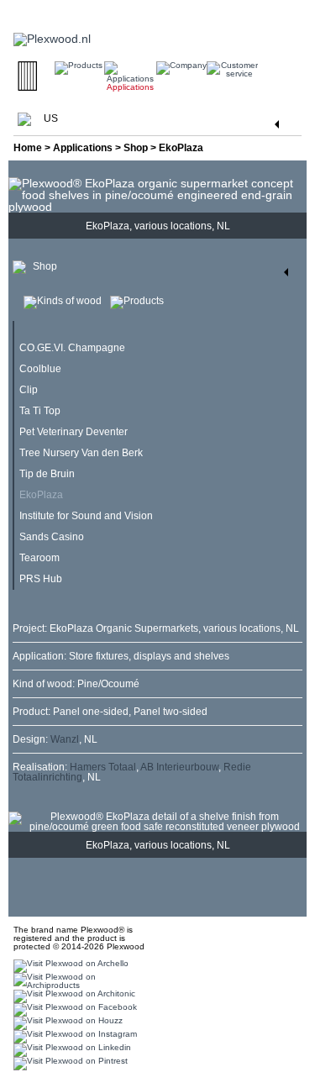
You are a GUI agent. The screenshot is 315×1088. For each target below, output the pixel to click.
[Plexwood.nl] (52, 32)
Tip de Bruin (47, 474)
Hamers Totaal (103, 767)
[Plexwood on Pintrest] (68, 1063)
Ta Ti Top (39, 411)
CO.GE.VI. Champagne (72, 348)
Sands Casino (51, 537)
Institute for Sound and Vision (86, 516)
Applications (83, 148)
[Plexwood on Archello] (69, 965)
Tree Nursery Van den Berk (81, 453)
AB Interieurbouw (179, 767)
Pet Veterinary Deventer (73, 432)
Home (27, 148)
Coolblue (40, 369)
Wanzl (64, 739)
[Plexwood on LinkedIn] (70, 1049)
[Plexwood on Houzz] (66, 1023)
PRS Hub (40, 579)
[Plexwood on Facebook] (73, 1009)
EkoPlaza (41, 495)
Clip (28, 390)
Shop (135, 148)
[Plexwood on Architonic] (72, 996)
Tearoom (39, 558)
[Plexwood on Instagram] (73, 1036)
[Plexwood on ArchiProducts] (78, 981)
